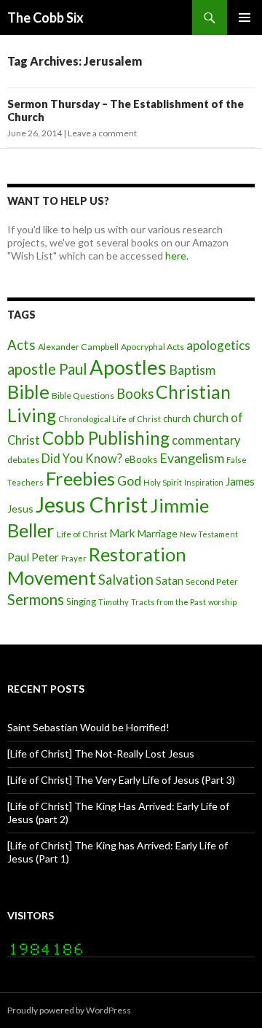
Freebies (80, 478)
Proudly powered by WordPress (69, 1010)
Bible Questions (83, 395)
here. (176, 255)
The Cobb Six (45, 17)
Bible (28, 391)
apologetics (218, 345)
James (240, 481)
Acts (21, 345)
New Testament (209, 534)
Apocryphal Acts (152, 346)
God (129, 480)
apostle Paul (47, 369)
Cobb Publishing (106, 437)
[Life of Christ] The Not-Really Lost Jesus (100, 753)
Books (135, 394)
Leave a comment (102, 133)
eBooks (140, 459)
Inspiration (203, 482)
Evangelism (191, 458)
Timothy (113, 602)
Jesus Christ (92, 504)
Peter (45, 557)
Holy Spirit (162, 482)
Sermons (35, 599)
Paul (18, 557)
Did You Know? (81, 458)
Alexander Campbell (78, 346)
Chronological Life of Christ (109, 419)
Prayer (74, 558)
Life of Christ (82, 534)
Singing (81, 601)
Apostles (128, 367)
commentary (206, 440)
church (177, 418)
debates (23, 459)
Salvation (126, 580)
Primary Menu (244, 17)
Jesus (20, 508)
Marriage (158, 533)
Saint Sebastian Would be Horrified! (88, 727)
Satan (169, 581)
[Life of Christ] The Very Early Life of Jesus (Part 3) (121, 780)
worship (222, 602)
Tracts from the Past (168, 602)
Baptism (192, 370)
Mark (122, 533)
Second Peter (212, 581)
